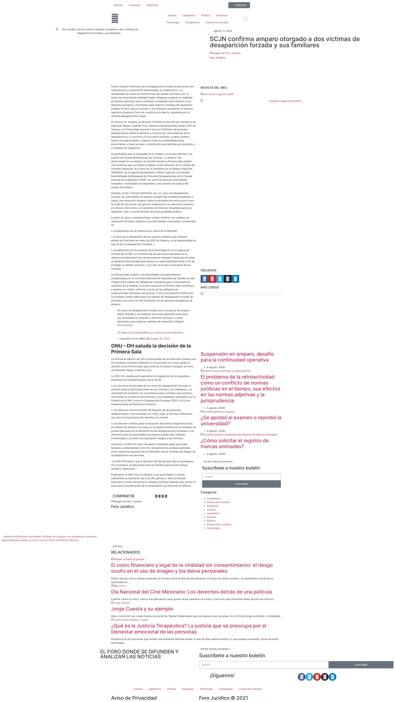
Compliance (192, 22)
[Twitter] (220, 279)
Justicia (171, 15)
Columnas (134, 5)
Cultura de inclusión (217, 22)
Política (205, 15)
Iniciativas (152, 5)
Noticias (211, 517)
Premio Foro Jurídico (219, 524)
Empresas (222, 15)
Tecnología (172, 22)
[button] (245, 18)
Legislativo (189, 15)
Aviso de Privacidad (134, 698)
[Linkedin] (235, 279)
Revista (118, 5)
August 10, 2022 (160, 338)
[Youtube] (212, 279)
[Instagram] (227, 279)
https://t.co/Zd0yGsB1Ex (135, 332)
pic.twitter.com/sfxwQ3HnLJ (167, 332)
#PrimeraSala (125, 325)
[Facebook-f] (204, 279)
